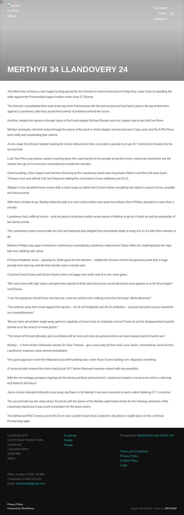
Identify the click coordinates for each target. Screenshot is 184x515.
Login (123, 465)
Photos (68, 445)
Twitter (162, 13)
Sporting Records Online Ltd (155, 435)
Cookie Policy (129, 460)
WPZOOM (171, 508)
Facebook (160, 8)
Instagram (160, 18)
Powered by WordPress (20, 508)
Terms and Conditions (134, 451)
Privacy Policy (129, 456)
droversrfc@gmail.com (30, 483)
